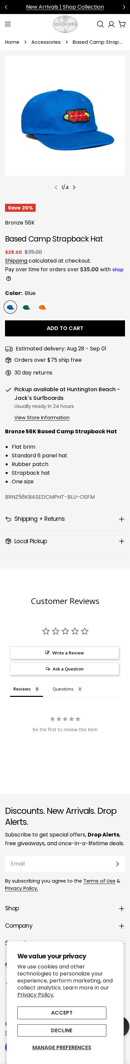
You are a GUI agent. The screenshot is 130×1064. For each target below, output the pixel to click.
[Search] (100, 24)
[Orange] (42, 307)
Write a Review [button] (68, 653)
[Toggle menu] (7, 24)
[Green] (26, 307)
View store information (42, 417)
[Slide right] (74, 187)
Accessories (46, 42)
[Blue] (10, 307)
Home (12, 42)
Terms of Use (99, 881)
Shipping (16, 261)
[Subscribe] (117, 864)
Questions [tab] (63, 689)
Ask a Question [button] (68, 669)
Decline (61, 1030)
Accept (62, 1013)
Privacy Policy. (35, 995)
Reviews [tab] (22, 689)
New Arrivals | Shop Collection (65, 7)
